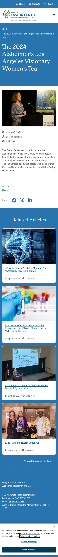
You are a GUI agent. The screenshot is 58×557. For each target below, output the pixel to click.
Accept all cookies (29, 549)
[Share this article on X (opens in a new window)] (22, 200)
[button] (34, 4)
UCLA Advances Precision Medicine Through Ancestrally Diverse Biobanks (28, 269)
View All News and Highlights (38, 460)
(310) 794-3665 (16, 501)
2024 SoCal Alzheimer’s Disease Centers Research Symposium (26, 387)
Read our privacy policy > (30, 536)
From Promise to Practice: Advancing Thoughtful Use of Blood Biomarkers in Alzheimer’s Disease (25, 328)
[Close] (54, 527)
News (5, 190)
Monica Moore (19, 167)
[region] (29, 539)
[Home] (3, 29)
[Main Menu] (54, 15)
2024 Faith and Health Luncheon (22, 442)
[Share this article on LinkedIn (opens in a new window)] (30, 200)
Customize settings (29, 541)
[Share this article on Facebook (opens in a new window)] (14, 200)
